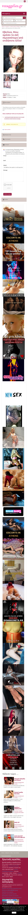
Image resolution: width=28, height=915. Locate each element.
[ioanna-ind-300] (13, 437)
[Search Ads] (24, 18)
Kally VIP (16, 822)
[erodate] (14, 305)
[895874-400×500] (13, 722)
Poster (6, 199)
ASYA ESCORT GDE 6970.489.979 (19, 836)
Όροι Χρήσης (16, 852)
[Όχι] (26, 910)
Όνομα (4, 155)
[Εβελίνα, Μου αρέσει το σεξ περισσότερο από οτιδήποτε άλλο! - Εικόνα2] (14, 77)
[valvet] (13, 287)
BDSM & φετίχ (14, 890)
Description (7, 102)
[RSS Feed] (25, 1)
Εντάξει (14, 912)
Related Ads (7, 134)
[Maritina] (13, 480)
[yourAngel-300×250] (13, 270)
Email (4, 160)
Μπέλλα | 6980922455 (17, 808)
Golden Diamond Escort (18, 839)
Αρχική (3, 26)
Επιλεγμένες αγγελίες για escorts (10, 895)
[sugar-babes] (13, 511)
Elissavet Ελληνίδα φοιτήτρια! (19, 779)
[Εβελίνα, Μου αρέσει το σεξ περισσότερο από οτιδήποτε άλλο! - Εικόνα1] (7, 77)
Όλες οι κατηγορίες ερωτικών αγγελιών (11, 897)
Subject (5, 165)
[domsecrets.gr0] (13, 610)
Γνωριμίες (7, 26)
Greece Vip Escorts (17, 824)
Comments (7, 139)
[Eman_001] (13, 498)
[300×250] (13, 213)
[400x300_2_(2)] (13, 761)
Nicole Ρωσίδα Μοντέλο (18, 793)
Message (5, 170)
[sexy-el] (13, 590)
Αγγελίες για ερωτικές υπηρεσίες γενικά (12, 888)
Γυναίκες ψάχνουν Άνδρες (15, 26)
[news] (13, 394)
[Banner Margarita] (13, 548)
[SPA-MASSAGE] (13, 570)
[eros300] (13, 370)
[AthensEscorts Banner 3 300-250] (13, 252)
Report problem (7, 129)
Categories (7, 852)
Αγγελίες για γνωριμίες (7, 892)
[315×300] (14, 348)
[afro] (14, 416)
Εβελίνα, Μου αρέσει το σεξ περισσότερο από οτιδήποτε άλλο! (13, 36)
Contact (6, 144)
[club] (13, 674)
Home (2, 852)
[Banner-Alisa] (13, 632)
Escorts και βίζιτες (6, 890)
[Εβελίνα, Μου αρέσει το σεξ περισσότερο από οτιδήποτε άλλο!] (13, 59)
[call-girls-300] (13, 326)
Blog (12, 852)
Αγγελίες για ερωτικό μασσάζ (9, 893)
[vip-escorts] (13, 232)
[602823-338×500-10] (13, 697)
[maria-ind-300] (13, 458)
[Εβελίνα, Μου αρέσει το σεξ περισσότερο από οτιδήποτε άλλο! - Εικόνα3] (7, 84)
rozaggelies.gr (6, 13)
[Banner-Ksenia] (13, 653)
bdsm (17, 865)
